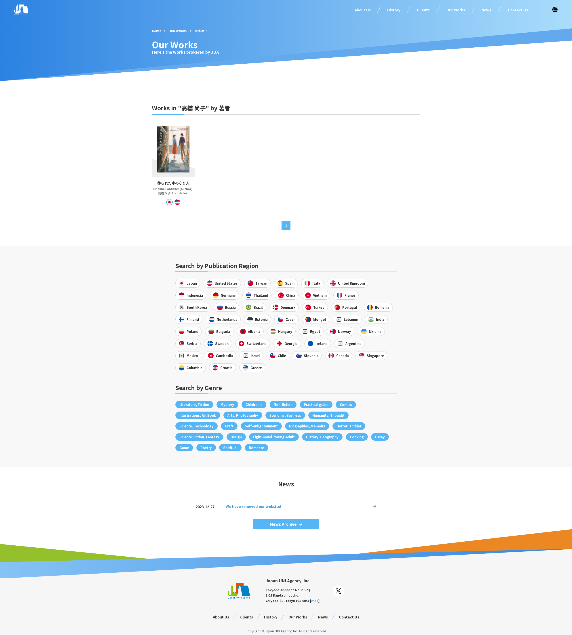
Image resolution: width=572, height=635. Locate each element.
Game (184, 447)
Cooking (357, 437)
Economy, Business (285, 415)
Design (236, 437)
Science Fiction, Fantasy (199, 437)
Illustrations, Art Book (197, 415)
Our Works (455, 10)
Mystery (227, 404)
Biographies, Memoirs (307, 426)
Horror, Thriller (348, 426)
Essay (380, 437)
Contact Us (518, 10)
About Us (363, 10)
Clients (423, 10)
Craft (229, 426)
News (486, 10)
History (393, 10)
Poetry (206, 447)
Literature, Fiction (194, 404)
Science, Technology (196, 426)
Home (156, 31)
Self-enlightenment (261, 426)
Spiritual (230, 447)
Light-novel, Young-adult (274, 437)
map (314, 600)
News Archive (283, 524)
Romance (256, 447)
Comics (346, 404)
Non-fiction (283, 404)
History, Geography (322, 437)
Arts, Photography (242, 415)
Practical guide (316, 404)
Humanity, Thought (328, 415)
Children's (254, 404)
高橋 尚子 (201, 31)
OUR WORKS (177, 31)
